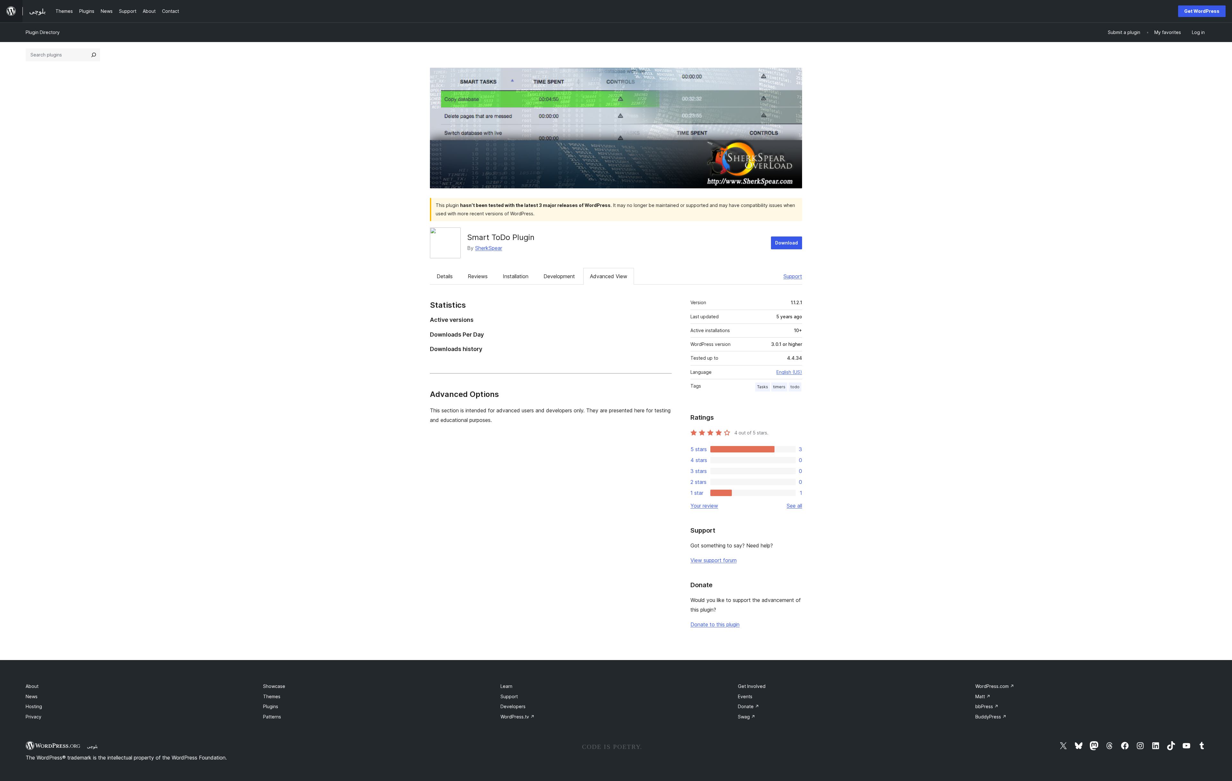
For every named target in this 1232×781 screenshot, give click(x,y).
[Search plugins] (93, 54)
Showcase (274, 686)
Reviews (478, 276)
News (32, 696)
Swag (746, 716)
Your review (704, 505)
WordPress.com (994, 686)
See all (794, 505)
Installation (515, 276)
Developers (513, 706)
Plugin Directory (43, 32)
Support (792, 276)
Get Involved (752, 686)
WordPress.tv (518, 716)
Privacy (33, 716)
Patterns (272, 716)
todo (795, 386)
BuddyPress (990, 716)
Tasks (762, 386)
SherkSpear (488, 248)
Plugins (270, 706)
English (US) (789, 372)
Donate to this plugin (715, 624)
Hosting (34, 706)
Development (559, 276)
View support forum (713, 560)
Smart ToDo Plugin (501, 237)
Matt (982, 696)
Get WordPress (1201, 11)
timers (779, 386)
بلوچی (92, 746)
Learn (506, 686)
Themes (271, 696)
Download (786, 242)
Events (745, 696)
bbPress (986, 706)
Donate (748, 706)
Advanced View (608, 276)
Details (445, 276)
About (32, 686)
